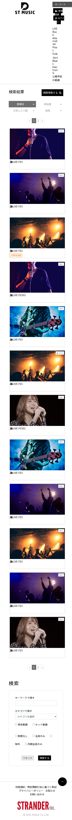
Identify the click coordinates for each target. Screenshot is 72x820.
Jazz (55, 57)
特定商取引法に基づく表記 (42, 787)
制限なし (23, 736)
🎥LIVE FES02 (18, 428)
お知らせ (50, 790)
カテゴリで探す (23, 711)
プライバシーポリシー (31, 790)
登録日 (20, 104)
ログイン (60, 20)
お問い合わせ (37, 794)
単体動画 (23, 724)
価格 (47, 110)
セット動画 (41, 724)
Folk (54, 54)
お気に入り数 (20, 110)
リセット (28, 758)
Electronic (55, 70)
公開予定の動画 (57, 78)
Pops (54, 48)
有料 (17, 744)
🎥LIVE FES (16, 162)
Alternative (54, 41)
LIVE (54, 28)
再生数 (47, 104)
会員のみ (40, 736)
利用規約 (20, 787)
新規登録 (59, 12)
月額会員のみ (35, 744)
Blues (55, 62)
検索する (44, 758)
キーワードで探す (25, 697)
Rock (54, 33)
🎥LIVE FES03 (18, 295)
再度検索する (50, 92)
